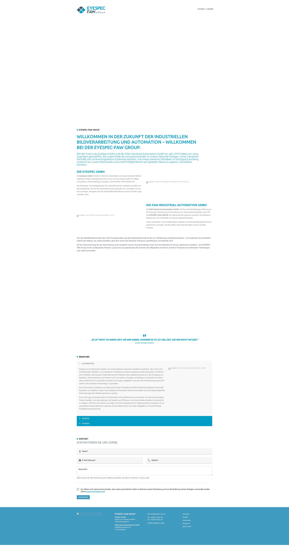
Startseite (186, 514)
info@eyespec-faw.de (158, 514)
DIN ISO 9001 (187, 526)
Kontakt (185, 517)
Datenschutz (187, 520)
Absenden (83, 497)
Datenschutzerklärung (95, 491)
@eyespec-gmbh (158, 523)
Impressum (186, 523)
